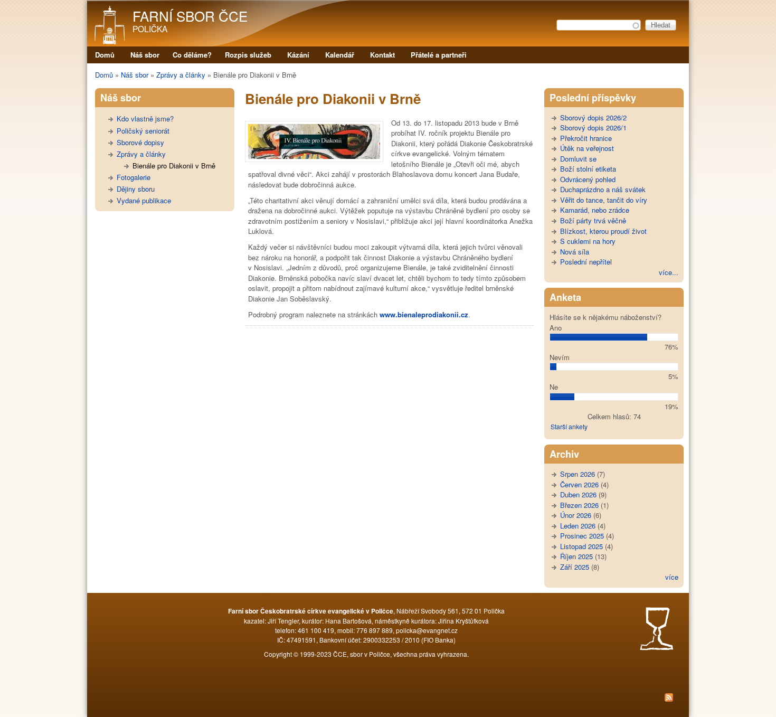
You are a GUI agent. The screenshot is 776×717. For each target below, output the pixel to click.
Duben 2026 (578, 494)
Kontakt (382, 55)
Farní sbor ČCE (190, 15)
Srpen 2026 (577, 474)
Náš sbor (144, 55)
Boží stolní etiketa (588, 169)
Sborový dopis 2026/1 (593, 127)
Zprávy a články (180, 75)
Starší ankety (569, 426)
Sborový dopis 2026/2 (593, 117)
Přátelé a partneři (439, 55)
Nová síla (574, 252)
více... (668, 272)
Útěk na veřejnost (587, 148)
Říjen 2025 (576, 556)
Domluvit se (578, 159)
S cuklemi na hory (588, 241)
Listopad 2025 (581, 546)
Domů (105, 55)
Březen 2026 (579, 505)
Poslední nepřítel (586, 262)
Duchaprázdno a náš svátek (603, 189)
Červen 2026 (579, 484)
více (671, 577)
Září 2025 (574, 567)
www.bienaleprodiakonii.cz (424, 314)
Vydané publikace (144, 200)
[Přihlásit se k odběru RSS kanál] (388, 698)
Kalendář (339, 55)
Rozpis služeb (248, 55)
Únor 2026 (575, 515)
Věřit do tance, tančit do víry (603, 200)
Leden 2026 (577, 526)
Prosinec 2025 (582, 536)
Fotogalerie (133, 177)
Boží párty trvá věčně (593, 220)
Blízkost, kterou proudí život (603, 231)
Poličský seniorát (143, 131)
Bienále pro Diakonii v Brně (174, 166)
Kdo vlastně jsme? (145, 119)
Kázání (298, 55)
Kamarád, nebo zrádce (594, 210)
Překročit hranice (586, 138)
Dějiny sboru (136, 189)
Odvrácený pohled (588, 179)
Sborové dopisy (140, 142)
